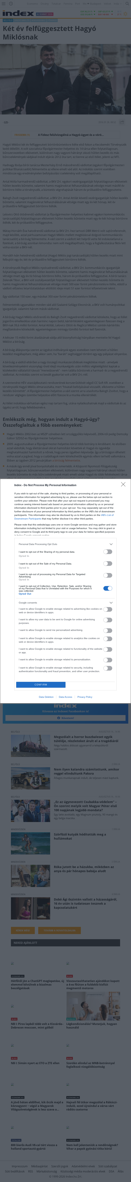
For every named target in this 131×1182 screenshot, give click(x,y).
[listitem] (65, 544)
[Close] (124, 485)
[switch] (107, 551)
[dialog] (65, 591)
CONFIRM (41, 684)
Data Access (65, 697)
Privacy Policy (84, 697)
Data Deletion (46, 697)
